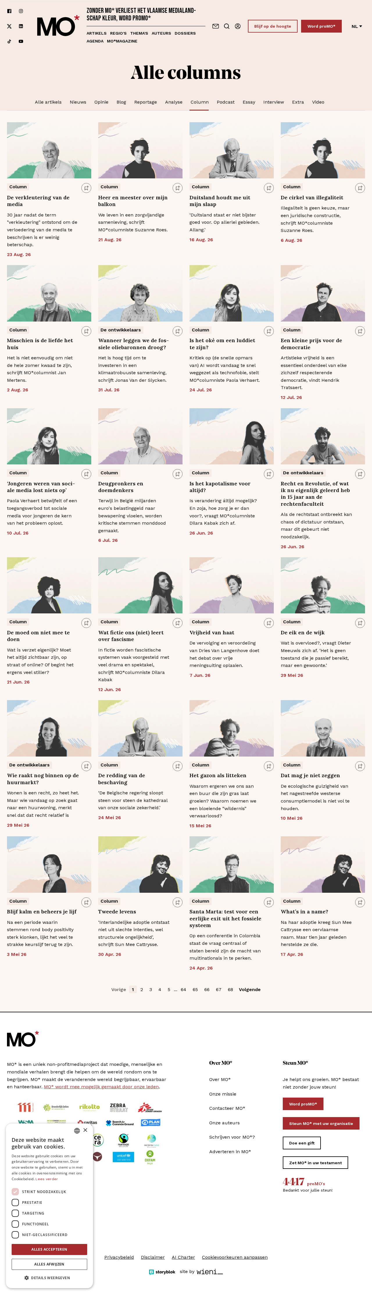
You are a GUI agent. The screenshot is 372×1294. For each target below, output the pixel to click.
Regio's (118, 33)
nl (355, 26)
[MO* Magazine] (58, 26)
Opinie (101, 102)
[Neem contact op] (215, 26)
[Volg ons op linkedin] (21, 26)
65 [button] (195, 989)
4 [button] (159, 989)
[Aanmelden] (238, 26)
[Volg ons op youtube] (21, 41)
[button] (49, 1278)
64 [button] (183, 989)
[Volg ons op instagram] (21, 11)
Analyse (174, 102)
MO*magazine (122, 41)
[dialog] (49, 1205)
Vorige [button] (118, 989)
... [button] (175, 989)
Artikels (97, 33)
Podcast (226, 102)
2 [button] (141, 989)
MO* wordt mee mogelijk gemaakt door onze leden (101, 1086)
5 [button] (169, 989)
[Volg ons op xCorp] (9, 26)
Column (200, 102)
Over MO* (220, 1079)
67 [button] (218, 989)
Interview (273, 102)
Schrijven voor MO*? (232, 1137)
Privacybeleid (119, 1257)
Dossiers (185, 33)
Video (318, 102)
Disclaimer (153, 1257)
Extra (298, 102)
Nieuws (78, 102)
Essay (249, 102)
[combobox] (77, 1131)
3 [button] (150, 989)
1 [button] (133, 989)
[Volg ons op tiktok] (9, 41)
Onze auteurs (224, 1123)
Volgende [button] (250, 989)
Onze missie (222, 1094)
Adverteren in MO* (230, 1151)
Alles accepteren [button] (49, 1249)
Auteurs (161, 33)
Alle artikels (48, 102)
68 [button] (230, 989)
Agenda (95, 41)
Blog (121, 102)
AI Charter (183, 1257)
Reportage (145, 102)
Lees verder (46, 1179)
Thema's (139, 33)
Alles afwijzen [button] (49, 1264)
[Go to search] (226, 26)
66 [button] (207, 989)
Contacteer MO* (227, 1108)
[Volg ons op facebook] (9, 11)
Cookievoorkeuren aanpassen (235, 1257)
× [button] (85, 1130)
